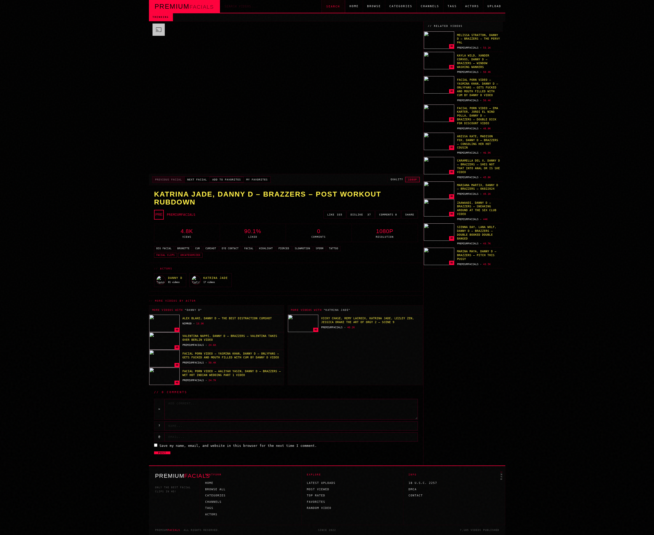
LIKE (334, 214)
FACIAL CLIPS (165, 255)
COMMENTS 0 (388, 214)
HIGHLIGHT (266, 248)
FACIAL (248, 248)
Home (354, 6)
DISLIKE (361, 214)
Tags (452, 6)
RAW (501, 475)
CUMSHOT (210, 248)
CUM (197, 248)
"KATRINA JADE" (337, 310)
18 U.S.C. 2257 (422, 483)
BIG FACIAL (164, 248)
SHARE (409, 214)
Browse (374, 6)
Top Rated (316, 495)
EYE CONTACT (230, 248)
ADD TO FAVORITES (226, 179)
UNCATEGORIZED (190, 255)
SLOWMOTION (302, 248)
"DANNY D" (193, 310)
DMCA (412, 489)
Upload (494, 6)
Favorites (316, 502)
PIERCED (283, 248)
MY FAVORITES (257, 179)
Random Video (319, 508)
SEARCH (333, 6)
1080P (412, 179)
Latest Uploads (321, 483)
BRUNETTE (183, 248)
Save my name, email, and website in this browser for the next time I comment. (238, 446)
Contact (415, 495)
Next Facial (197, 179)
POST (162, 452)
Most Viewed (318, 489)
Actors (472, 6)
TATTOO (333, 248)
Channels (430, 6)
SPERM (319, 248)
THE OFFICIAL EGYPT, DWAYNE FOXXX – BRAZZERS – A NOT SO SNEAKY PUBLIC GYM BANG (377, 17)
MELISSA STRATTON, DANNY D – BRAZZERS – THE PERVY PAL (227, 17)
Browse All (215, 489)
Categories (400, 6)
